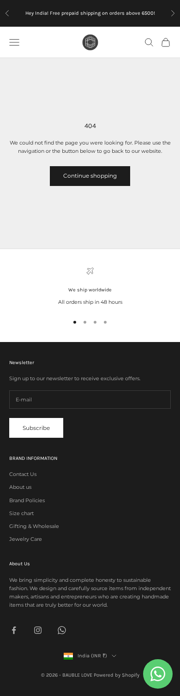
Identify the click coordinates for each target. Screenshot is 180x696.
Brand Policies (27, 500)
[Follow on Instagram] (37, 630)
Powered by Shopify (116, 675)
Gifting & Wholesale (34, 526)
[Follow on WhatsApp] (61, 630)
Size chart (21, 513)
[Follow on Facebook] (13, 630)
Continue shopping (90, 175)
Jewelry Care (25, 539)
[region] (90, 286)
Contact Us (22, 474)
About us (20, 487)
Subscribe (36, 427)
